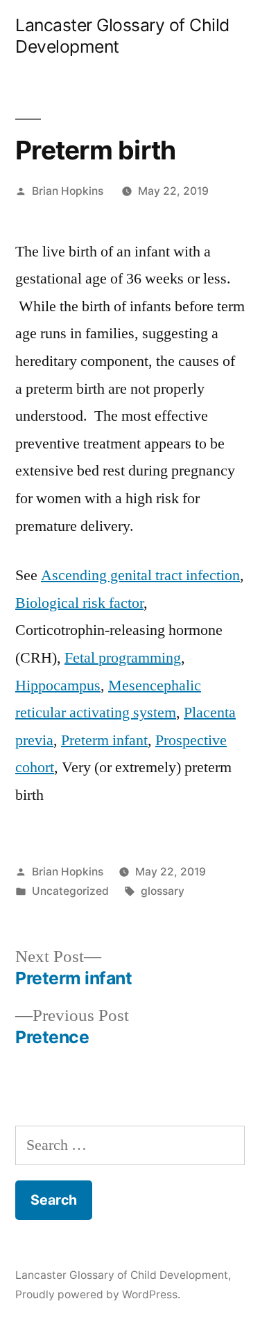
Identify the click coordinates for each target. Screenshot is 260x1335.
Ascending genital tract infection (140, 575)
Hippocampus (58, 685)
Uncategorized (70, 891)
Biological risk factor (79, 603)
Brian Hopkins (67, 191)
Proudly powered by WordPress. (97, 1294)
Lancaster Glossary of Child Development (121, 1275)
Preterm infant (104, 740)
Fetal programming (122, 658)
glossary (162, 891)
